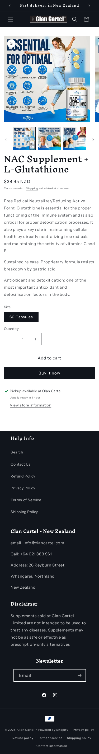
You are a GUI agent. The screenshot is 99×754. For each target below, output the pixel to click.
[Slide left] (6, 140)
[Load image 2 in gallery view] (49, 138)
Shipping (32, 188)
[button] (10, 19)
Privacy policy (83, 730)
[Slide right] (93, 140)
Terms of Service (26, 500)
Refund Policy (23, 476)
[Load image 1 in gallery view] (24, 138)
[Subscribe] (80, 675)
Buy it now (49, 373)
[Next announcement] (89, 6)
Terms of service (50, 738)
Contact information (51, 746)
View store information (30, 405)
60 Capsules (21, 317)
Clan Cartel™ (27, 730)
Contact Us (21, 464)
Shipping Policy (24, 511)
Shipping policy (79, 738)
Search (17, 452)
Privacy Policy (23, 488)
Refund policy (22, 738)
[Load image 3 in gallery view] (74, 138)
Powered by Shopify (53, 730)
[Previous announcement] (10, 6)
